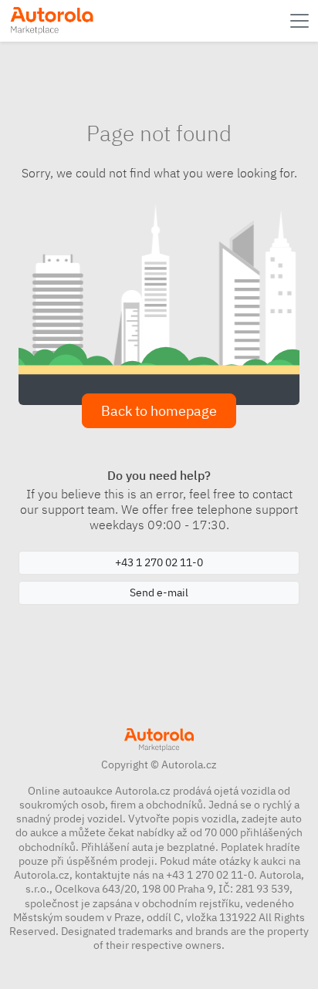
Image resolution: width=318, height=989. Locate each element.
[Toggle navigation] (301, 21)
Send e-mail (159, 592)
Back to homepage (159, 411)
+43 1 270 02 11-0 (159, 562)
